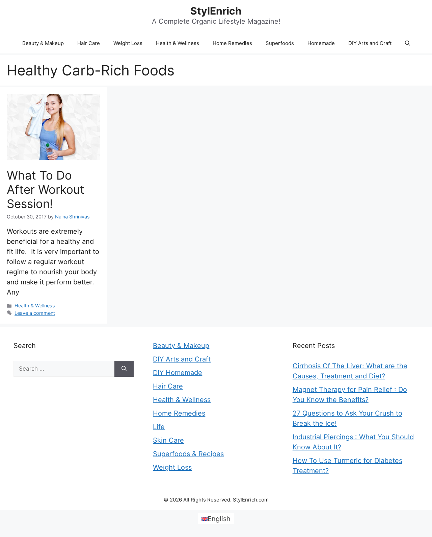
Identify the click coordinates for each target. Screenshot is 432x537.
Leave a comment (35, 313)
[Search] (124, 369)
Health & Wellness (177, 43)
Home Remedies (232, 43)
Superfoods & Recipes (188, 454)
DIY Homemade (177, 373)
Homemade (321, 43)
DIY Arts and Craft (370, 43)
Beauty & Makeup (43, 43)
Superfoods (280, 43)
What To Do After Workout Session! (45, 189)
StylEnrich (216, 11)
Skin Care (168, 440)
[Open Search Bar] (407, 43)
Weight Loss (127, 43)
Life (159, 427)
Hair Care (88, 43)
